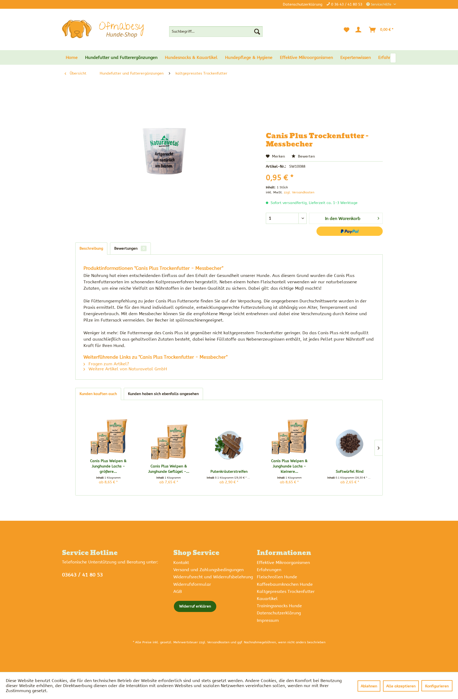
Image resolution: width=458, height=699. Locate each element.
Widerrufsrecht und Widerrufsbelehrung (213, 576)
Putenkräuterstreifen (229, 471)
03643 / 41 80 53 (82, 575)
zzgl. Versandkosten (299, 192)
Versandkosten (218, 642)
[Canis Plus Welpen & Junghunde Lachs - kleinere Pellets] (289, 433)
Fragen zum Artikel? (108, 363)
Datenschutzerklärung (302, 4)
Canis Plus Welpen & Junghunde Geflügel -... (168, 469)
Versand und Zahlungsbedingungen (208, 569)
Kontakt (181, 562)
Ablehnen (369, 686)
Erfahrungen (269, 569)
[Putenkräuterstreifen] (229, 443)
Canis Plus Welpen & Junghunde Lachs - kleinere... (289, 466)
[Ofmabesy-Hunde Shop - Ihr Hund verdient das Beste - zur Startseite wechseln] (103, 29)
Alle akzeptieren (401, 686)
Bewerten (306, 156)
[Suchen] (257, 31)
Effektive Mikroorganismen (283, 562)
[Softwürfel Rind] (349, 443)
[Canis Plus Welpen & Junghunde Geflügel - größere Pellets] (169, 438)
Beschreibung (91, 248)
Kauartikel (267, 598)
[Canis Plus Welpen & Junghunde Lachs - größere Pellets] (108, 433)
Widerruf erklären (195, 606)
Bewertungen (129, 248)
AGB (177, 591)
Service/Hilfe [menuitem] (381, 4)
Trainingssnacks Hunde (279, 605)
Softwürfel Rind (350, 471)
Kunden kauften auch (98, 394)
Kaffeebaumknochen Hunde (285, 584)
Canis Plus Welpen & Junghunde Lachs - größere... (108, 466)
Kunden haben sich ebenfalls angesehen (163, 394)
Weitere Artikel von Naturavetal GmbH (127, 368)
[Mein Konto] (359, 29)
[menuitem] (216, 31)
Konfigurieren (437, 686)
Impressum (268, 620)
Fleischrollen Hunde (277, 576)
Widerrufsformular (192, 584)
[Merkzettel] (346, 29)
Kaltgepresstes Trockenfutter (286, 591)
